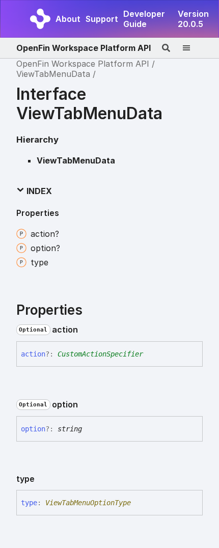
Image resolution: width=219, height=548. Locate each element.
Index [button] (38, 191)
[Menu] (192, 48)
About (68, 19)
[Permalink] (86, 330)
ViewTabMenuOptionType (88, 503)
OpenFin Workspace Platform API (83, 48)
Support (102, 19)
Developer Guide (144, 19)
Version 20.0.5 (193, 19)
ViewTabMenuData (53, 74)
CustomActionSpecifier (100, 354)
